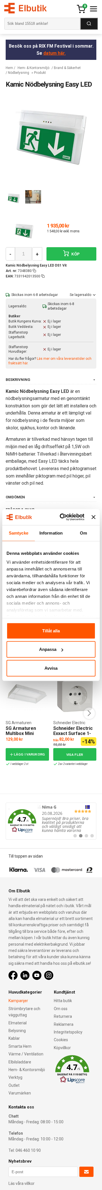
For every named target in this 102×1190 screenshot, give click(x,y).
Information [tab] (51, 532)
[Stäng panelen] (93, 517)
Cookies (61, 1039)
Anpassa (47, 649)
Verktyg (15, 1077)
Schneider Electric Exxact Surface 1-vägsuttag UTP (73, 733)
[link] (51, 821)
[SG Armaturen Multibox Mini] (27, 694)
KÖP (75, 254)
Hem (9, 68)
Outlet (14, 1085)
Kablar (14, 1038)
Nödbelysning (18, 73)
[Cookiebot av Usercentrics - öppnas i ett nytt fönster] (62, 517)
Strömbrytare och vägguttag (24, 1011)
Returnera (63, 1016)
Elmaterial (17, 1023)
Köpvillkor (62, 1047)
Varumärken (19, 1093)
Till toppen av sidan (25, 856)
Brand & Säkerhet (67, 68)
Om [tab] (83, 532)
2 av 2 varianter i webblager (73, 763)
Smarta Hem (19, 1046)
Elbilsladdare (19, 1062)
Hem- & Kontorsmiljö (33, 68)
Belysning (17, 1030)
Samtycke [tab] (18, 532)
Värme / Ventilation (25, 1054)
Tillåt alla (51, 630)
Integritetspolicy (68, 1032)
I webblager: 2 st (19, 763)
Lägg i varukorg (29, 754)
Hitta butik (63, 1000)
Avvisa (51, 667)
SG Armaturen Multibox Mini (21, 731)
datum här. (54, 53)
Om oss (60, 1008)
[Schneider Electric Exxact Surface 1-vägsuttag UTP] (75, 694)
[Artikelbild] (24, 231)
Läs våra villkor (21, 1183)
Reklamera (63, 1024)
